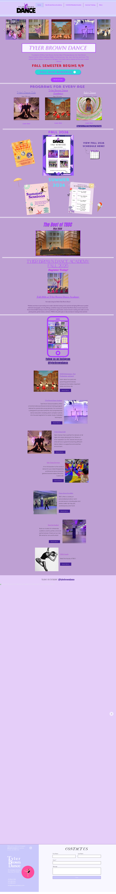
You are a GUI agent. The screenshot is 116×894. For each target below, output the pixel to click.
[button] (16, 29)
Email (54, 860)
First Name (55, 853)
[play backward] (4, 29)
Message (55, 866)
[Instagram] (30, 847)
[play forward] (111, 29)
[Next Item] (111, 714)
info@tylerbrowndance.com (16, 885)
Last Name (80, 853)
